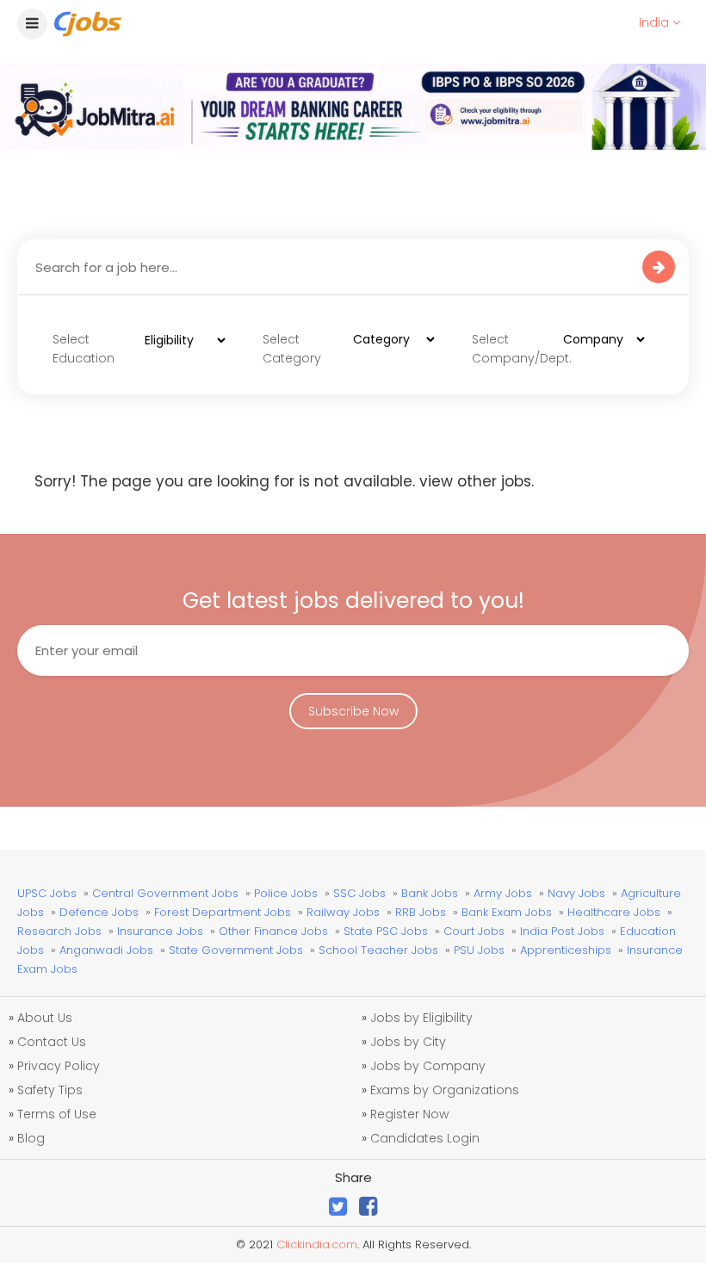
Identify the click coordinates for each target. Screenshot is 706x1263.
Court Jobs (474, 931)
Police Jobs (286, 893)
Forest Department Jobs (222, 912)
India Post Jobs (562, 931)
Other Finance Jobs (273, 931)
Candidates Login (425, 1138)
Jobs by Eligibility (421, 1017)
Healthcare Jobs (613, 912)
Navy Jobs (576, 893)
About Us (44, 1017)
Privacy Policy (58, 1065)
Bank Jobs (429, 893)
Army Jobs (503, 893)
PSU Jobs (479, 950)
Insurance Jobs (160, 931)
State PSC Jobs (386, 931)
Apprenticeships (565, 950)
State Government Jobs (236, 950)
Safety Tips (50, 1090)
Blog (31, 1138)
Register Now (409, 1114)
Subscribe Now (353, 711)
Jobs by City (408, 1041)
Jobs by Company (428, 1065)
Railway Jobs (343, 912)
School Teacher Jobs (378, 950)
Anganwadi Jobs (106, 950)
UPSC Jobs (47, 893)
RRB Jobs (420, 912)
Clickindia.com (316, 1244)
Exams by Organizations (444, 1090)
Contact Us (51, 1041)
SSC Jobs (359, 893)
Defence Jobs (99, 912)
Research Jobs (59, 931)
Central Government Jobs (165, 893)
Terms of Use (56, 1114)
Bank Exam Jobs (506, 912)
